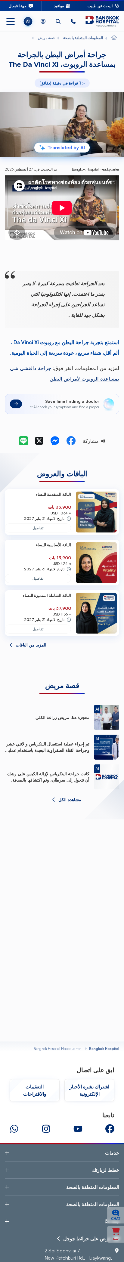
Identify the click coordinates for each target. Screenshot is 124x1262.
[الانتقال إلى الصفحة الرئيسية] (102, 21)
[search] (58, 21)
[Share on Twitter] (39, 441)
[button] (73, 21)
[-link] (109, 1128)
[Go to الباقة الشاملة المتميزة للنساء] (96, 613)
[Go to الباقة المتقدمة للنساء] (96, 512)
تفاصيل (38, 528)
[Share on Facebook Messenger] (54, 441)
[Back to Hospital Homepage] (114, 38)
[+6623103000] (73, 21)
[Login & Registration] (43, 21)
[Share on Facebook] (71, 441)
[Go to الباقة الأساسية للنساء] (96, 562)
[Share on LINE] (23, 441)
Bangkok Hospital (104, 1048)
